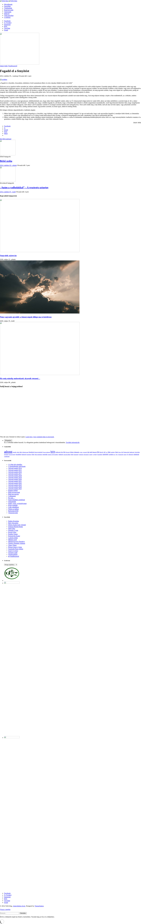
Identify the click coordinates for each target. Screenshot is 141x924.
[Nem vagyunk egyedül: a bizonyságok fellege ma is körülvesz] (39, 313)
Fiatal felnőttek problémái (16, 500)
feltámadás (76, 452)
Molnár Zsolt (12, 540)
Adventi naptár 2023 (15, 485)
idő (104, 452)
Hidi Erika (11, 528)
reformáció (86, 454)
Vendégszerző (12, 66)
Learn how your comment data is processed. (39, 437)
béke (21, 452)
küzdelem (29, 454)
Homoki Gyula (13, 530)
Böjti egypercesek (14, 492)
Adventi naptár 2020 (15, 479)
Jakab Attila (4, 66)
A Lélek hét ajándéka (15, 464)
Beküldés (23, 913)
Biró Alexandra (13, 523)
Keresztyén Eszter (14, 536)
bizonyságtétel (38, 452)
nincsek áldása (66, 454)
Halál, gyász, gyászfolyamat (17, 503)
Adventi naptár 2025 (15, 489)
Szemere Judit (12, 553)
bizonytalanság (46, 452)
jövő (122, 452)
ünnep (125, 454)
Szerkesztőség (12, 554)
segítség (95, 454)
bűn (62, 452)
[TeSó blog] (8, 1)
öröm (72, 454)
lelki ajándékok (38, 454)
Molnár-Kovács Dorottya (16, 541)
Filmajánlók (12, 502)
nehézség (61, 454)
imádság (113, 452)
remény (91, 454)
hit (98, 452)
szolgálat (111, 454)
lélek (33, 454)
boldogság (58, 452)
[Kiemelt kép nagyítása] (19, 64)
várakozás (136, 454)
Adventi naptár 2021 (15, 481)
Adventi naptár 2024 (15, 487)
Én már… (11, 498)
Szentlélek (99, 454)
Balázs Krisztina (13, 521)
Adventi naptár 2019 (15, 477)
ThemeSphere (39, 906)
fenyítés (2, 139)
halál (91, 452)
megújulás (45, 454)
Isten (116, 452)
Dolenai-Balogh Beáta (15, 527)
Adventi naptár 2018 (15, 476)
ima (109, 452)
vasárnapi (8, 139)
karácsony (132, 452)
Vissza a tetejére (5, 909)
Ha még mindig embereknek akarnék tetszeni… (20, 378)
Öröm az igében (13, 509)
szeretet (105, 454)
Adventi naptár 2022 (15, 483)
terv (114, 454)
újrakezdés (120, 454)
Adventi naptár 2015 (15, 470)
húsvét (101, 452)
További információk (72, 442)
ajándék (14, 452)
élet (64, 452)
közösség (24, 454)
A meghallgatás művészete (16, 466)
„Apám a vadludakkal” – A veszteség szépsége (24, 187)
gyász (81, 452)
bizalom (31, 452)
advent (8, 451)
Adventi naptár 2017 (15, 474)
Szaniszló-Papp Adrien (15, 549)
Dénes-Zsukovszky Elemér (17, 525)
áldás (18, 452)
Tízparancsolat (13, 513)
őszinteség (76, 454)
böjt (53, 451)
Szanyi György (13, 551)
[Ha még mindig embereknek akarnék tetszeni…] (39, 374)
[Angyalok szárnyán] (39, 251)
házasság (94, 452)
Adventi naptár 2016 (15, 472)
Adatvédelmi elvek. (19, 906)
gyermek (85, 452)
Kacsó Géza (12, 532)
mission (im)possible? (53, 454)
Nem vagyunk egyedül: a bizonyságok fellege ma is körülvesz (26, 317)
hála (88, 452)
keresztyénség (12, 454)
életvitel (68, 452)
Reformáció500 (13, 511)
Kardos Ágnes (13, 534)
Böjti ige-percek (13, 494)
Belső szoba (6, 161)
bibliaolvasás (25, 452)
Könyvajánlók (13, 505)
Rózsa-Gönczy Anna (15, 547)
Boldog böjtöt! (13, 490)
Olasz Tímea (12, 545)
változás (130, 454)
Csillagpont (12, 496)
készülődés (18, 454)
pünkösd (81, 454)
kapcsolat (126, 452)
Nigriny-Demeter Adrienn (16, 543)
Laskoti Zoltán (13, 538)
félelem (72, 452)
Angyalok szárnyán (8, 255)
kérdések (6, 454)
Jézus (119, 452)
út (127, 454)
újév (117, 454)
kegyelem (137, 452)
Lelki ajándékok (13, 507)
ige (106, 452)
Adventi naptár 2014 (15, 468)
